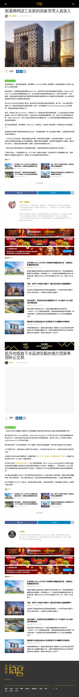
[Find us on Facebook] (53, 688)
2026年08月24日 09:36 (20, 176)
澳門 (46, 688)
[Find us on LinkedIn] (56, 688)
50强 (16, 691)
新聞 (6, 688)
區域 (11, 691)
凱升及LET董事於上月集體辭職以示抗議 (51, 456)
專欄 (21, 688)
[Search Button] (73, 4)
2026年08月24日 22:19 (20, 168)
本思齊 (28, 267)
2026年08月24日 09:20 (56, 176)
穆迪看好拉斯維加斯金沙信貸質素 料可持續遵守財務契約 (62, 173)
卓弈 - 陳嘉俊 (12, 16)
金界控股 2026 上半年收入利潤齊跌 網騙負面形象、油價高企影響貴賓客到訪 (25, 165)
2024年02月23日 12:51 (26, 16)
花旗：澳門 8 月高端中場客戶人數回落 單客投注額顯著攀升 (62, 165)
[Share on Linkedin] (21, 71)
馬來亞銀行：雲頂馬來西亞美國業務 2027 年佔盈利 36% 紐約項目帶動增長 (25, 173)
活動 (41, 688)
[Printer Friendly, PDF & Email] (10, 80)
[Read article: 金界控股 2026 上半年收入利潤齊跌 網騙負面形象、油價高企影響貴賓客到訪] (9, 166)
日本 (6, 691)
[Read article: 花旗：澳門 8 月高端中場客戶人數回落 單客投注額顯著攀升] (45, 166)
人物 (16, 688)
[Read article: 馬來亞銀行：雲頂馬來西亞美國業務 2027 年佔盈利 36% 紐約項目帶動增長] (9, 174)
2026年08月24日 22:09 (56, 168)
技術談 (27, 688)
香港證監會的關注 (22, 463)
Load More (39, 183)
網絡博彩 (34, 688)
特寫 (11, 688)
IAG (10, 679)
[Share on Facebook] (17, 71)
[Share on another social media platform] (24, 71)
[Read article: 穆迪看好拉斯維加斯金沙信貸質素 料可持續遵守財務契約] (45, 174)
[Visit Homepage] (39, 4)
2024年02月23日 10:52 (22, 362)
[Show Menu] (6, 4)
